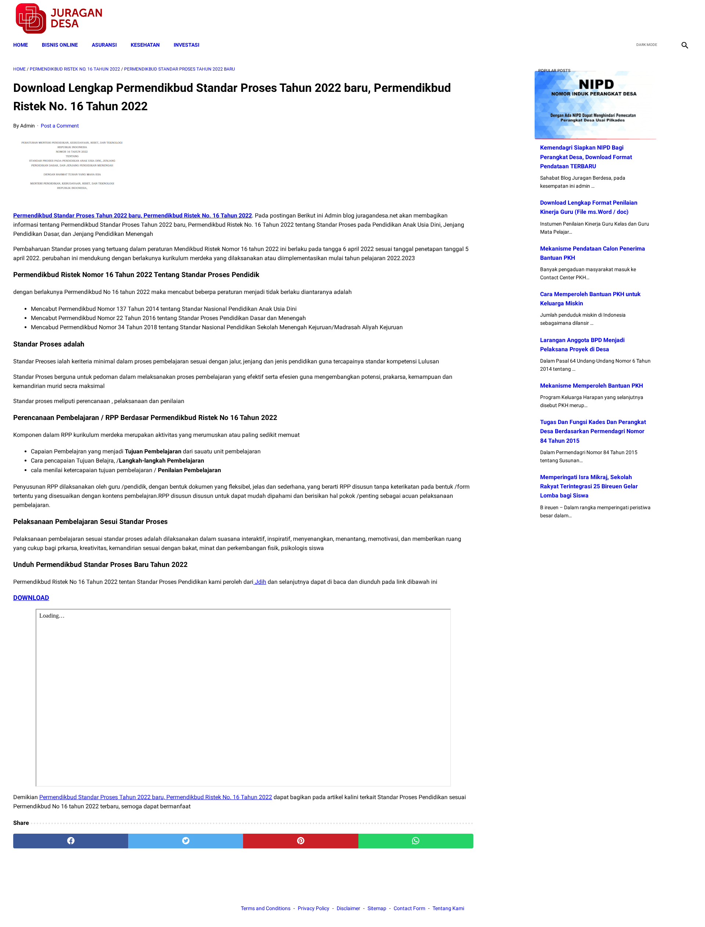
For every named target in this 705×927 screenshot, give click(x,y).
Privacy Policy (313, 908)
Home (20, 45)
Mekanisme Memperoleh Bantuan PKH (591, 385)
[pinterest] (300, 841)
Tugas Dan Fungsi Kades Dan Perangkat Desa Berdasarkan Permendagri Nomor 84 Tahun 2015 (593, 431)
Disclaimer (348, 908)
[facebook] (632, 19)
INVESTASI (186, 45)
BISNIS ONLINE (60, 45)
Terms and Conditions (265, 908)
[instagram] (684, 19)
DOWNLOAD (31, 597)
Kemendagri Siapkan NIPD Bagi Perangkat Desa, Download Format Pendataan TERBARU (586, 156)
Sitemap (377, 908)
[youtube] (667, 19)
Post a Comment (60, 126)
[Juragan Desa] (63, 18)
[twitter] (649, 19)
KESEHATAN (145, 45)
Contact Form (409, 908)
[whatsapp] (415, 841)
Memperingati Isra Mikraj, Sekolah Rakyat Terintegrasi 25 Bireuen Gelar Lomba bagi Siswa (589, 486)
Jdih (259, 581)
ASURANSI (104, 45)
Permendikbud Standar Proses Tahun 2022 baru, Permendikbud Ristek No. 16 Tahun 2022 (132, 215)
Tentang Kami (448, 908)
